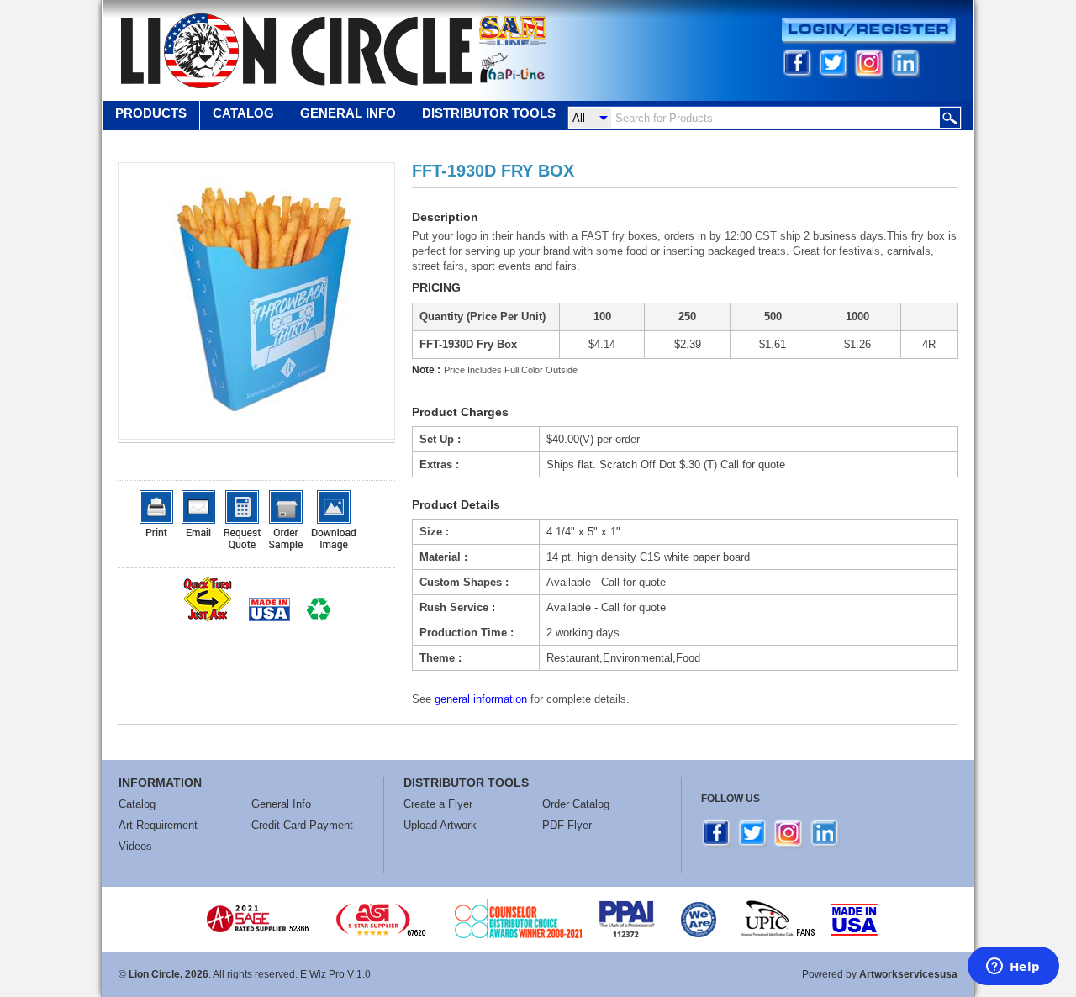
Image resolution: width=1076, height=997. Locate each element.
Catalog (243, 113)
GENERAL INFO (348, 113)
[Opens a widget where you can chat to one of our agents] (1013, 968)
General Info (281, 804)
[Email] (198, 513)
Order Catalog (575, 804)
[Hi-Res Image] (333, 520)
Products (151, 113)
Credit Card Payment (302, 825)
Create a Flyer (438, 804)
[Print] (156, 513)
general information (481, 699)
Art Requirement (158, 825)
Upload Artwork (440, 825)
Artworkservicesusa (908, 974)
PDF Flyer (567, 825)
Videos (135, 846)
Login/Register (869, 31)
